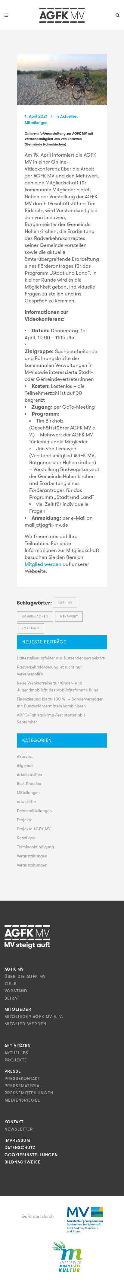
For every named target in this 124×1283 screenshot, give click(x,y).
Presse (13, 1071)
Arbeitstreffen (29, 774)
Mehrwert (69, 616)
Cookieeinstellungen (31, 1154)
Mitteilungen (36, 122)
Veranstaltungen (32, 856)
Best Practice (29, 783)
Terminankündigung (35, 846)
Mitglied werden (44, 564)
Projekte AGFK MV (34, 828)
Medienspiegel (22, 1100)
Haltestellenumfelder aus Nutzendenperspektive (61, 658)
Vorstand (30, 628)
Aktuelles (68, 116)
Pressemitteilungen (34, 810)
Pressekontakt (22, 1078)
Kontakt (14, 1121)
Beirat (12, 998)
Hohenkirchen (35, 616)
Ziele (11, 983)
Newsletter (19, 1129)
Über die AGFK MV (25, 976)
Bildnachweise (23, 1162)
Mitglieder (18, 1009)
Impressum (17, 1140)
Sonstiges (26, 837)
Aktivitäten (18, 1045)
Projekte (24, 819)
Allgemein (26, 765)
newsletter (26, 801)
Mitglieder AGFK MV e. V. (34, 1016)
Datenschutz (20, 1147)
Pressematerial (23, 1085)
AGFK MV (65, 602)
